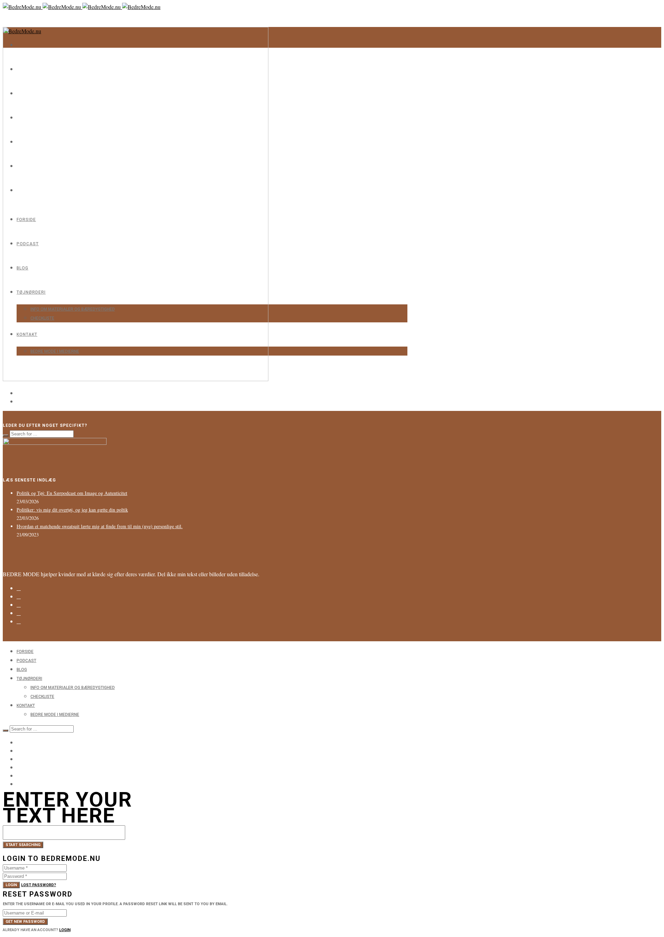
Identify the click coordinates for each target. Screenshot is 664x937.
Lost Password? (38, 885)
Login (11, 885)
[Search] (5, 435)
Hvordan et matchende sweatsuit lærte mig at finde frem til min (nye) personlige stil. (100, 526)
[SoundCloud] (19, 621)
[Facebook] (19, 596)
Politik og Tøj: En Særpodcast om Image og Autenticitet (72, 493)
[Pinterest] (19, 613)
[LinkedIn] (19, 605)
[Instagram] (19, 588)
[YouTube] (19, 775)
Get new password (25, 921)
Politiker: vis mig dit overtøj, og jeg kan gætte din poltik (72, 509)
